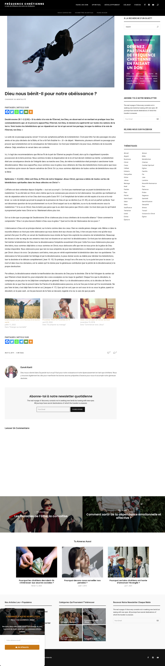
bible (144, 156)
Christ (126, 162)
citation (145, 162)
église (144, 217)
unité (126, 214)
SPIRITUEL (96, 5)
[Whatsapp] (16, 112)
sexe (125, 204)
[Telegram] (21, 112)
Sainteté (145, 198)
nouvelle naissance (149, 183)
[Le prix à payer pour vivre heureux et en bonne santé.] (22, 308)
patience (145, 189)
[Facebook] (7, 112)
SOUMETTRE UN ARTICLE (84, 12)
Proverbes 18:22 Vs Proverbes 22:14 (56, 320)
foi (143, 174)
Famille (144, 171)
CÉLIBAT (127, 5)
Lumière (145, 180)
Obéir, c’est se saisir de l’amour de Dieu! (95, 320)
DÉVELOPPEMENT (112, 5)
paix (143, 186)
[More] (31, 112)
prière (144, 192)
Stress (144, 207)
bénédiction (146, 159)
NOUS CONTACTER (64, 12)
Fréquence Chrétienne (24, 4)
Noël (125, 186)
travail (144, 210)
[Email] (26, 112)
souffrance (128, 207)
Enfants (127, 171)
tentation (127, 210)
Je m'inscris (23, 647)
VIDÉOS (137, 5)
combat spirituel (148, 165)
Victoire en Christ (148, 214)
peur (125, 192)
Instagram (149, 5)
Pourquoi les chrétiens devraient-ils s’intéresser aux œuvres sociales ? (36, 581)
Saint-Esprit (128, 198)
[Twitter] (12, 112)
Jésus (126, 180)
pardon (126, 189)
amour (144, 153)
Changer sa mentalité (15, 99)
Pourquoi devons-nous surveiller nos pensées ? (82, 581)
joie (143, 177)
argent (126, 156)
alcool (126, 153)
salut (126, 201)
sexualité (145, 204)
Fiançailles (128, 174)
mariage (127, 183)
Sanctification (147, 201)
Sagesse (145, 195)
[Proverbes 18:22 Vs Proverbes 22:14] (60, 308)
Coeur (126, 165)
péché (126, 195)
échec (126, 217)
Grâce (126, 177)
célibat (126, 168)
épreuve (127, 220)
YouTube (153, 5)
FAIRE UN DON (82, 5)
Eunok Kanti (26, 367)
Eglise (144, 168)
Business (127, 159)
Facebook (145, 5)
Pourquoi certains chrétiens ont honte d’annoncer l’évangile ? (128, 581)
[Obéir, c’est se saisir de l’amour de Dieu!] (97, 308)
